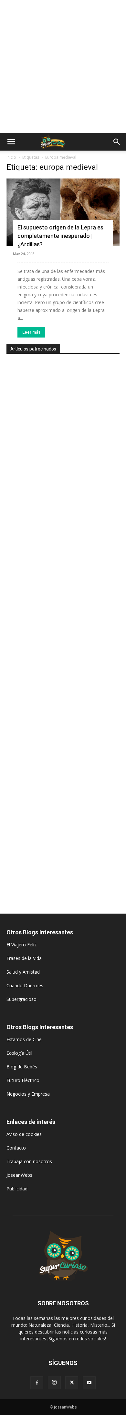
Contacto (16, 1148)
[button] (11, 142)
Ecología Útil (19, 1053)
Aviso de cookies (24, 1134)
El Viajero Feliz (21, 944)
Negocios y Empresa (28, 1094)
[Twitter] (71, 1382)
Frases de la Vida (24, 958)
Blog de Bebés (21, 1067)
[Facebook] (36, 1382)
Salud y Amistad (23, 972)
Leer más (31, 332)
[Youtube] (89, 1382)
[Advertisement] (63, 66)
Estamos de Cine (24, 1039)
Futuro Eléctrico (22, 1080)
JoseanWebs (19, 1175)
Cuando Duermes (24, 985)
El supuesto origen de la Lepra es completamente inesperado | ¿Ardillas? (60, 236)
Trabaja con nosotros (29, 1161)
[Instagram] (54, 1382)
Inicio (11, 157)
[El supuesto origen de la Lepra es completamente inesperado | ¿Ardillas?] (63, 212)
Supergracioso (21, 999)
